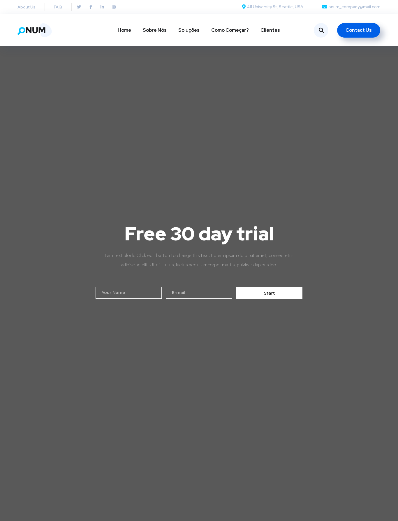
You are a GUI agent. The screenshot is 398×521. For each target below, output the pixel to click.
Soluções (189, 30)
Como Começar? (230, 30)
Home (124, 30)
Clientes (270, 30)
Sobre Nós (155, 30)
